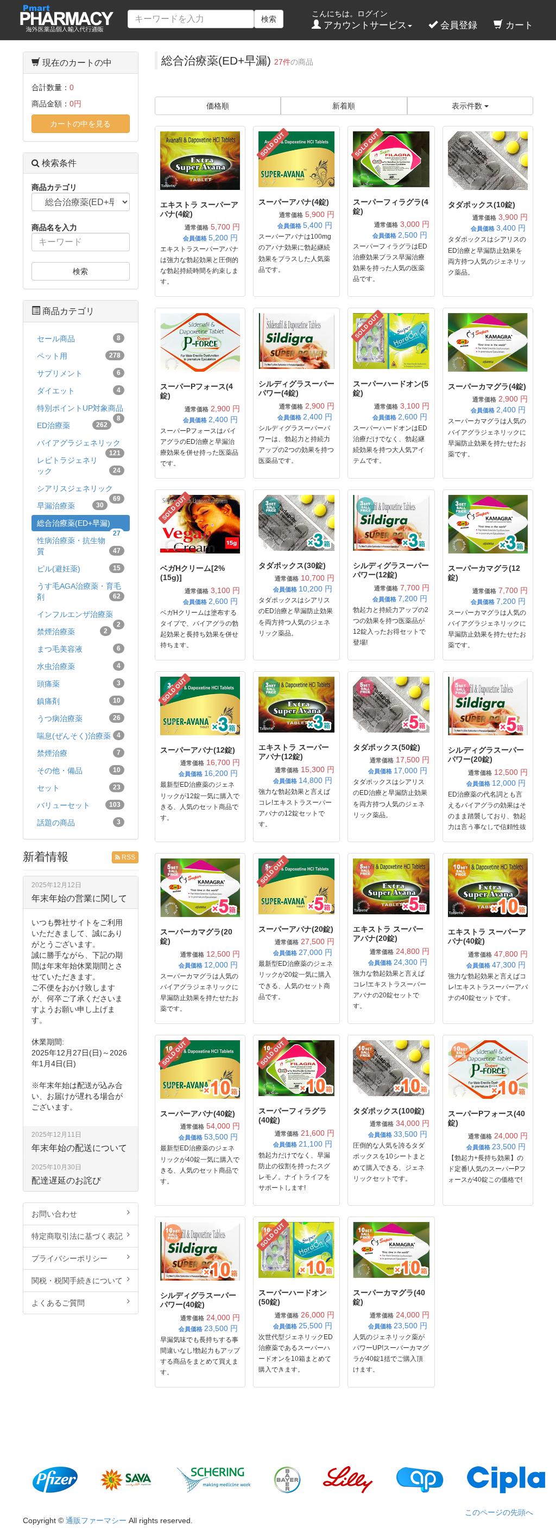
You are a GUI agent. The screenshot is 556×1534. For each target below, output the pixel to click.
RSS (127, 857)
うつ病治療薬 (79, 718)
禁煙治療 (79, 753)
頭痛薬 (79, 683)
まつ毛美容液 (79, 649)
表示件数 (468, 105)
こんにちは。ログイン (359, 19)
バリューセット (79, 805)
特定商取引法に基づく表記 (77, 1236)
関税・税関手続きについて (77, 1280)
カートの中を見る (80, 123)
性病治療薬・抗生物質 (79, 546)
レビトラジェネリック (79, 465)
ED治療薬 (72, 425)
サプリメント (79, 373)
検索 (268, 19)
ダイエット (79, 390)
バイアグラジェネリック (79, 444)
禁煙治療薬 (72, 631)
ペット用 (79, 356)
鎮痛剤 (79, 701)
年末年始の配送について (79, 1148)
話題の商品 (79, 822)
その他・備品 (79, 770)
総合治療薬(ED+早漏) (79, 525)
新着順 (343, 105)
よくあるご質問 (58, 1303)
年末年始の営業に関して (79, 898)
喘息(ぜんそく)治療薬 (79, 735)
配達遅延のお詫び (66, 1180)
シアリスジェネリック (79, 490)
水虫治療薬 (79, 666)
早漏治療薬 (70, 505)
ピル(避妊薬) (79, 568)
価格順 (217, 105)
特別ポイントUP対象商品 (80, 410)
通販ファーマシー (96, 1520)
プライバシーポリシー (69, 1258)
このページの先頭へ (499, 1512)
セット (79, 788)
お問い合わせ (54, 1214)
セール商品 (79, 338)
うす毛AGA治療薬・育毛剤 (79, 591)
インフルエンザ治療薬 (79, 616)
